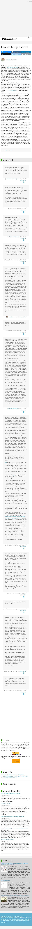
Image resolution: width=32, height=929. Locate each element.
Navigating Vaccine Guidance (10, 777)
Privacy (24, 916)
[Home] (9, 39)
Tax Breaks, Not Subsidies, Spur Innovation (13, 774)
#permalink (23, 180)
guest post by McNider (12, 67)
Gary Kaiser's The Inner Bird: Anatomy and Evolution (14, 895)
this (14, 475)
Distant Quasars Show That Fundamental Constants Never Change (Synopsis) (14, 864)
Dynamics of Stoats (6, 803)
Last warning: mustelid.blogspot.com (10, 793)
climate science (9, 150)
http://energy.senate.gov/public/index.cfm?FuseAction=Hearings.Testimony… (15, 517)
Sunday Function (5, 880)
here (17, 432)
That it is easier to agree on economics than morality (14, 828)
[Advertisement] (16, 18)
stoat (8, 59)
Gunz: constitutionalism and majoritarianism (12, 816)
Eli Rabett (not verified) (13, 236)
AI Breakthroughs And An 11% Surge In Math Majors (15, 776)
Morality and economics (7, 839)
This (6, 462)
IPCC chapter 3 (12, 90)
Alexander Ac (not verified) (12, 179)
